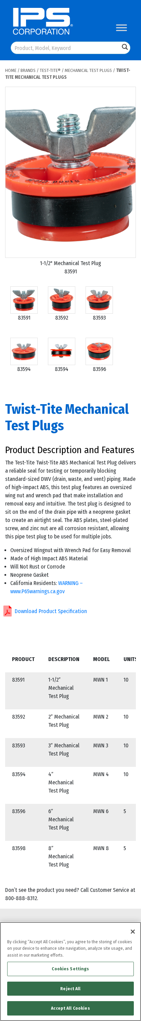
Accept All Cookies (70, 1008)
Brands (28, 70)
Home (10, 70)
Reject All (70, 988)
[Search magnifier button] (125, 47)
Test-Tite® (50, 70)
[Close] (132, 931)
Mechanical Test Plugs (88, 70)
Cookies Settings (70, 968)
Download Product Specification (51, 611)
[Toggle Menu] (121, 27)
